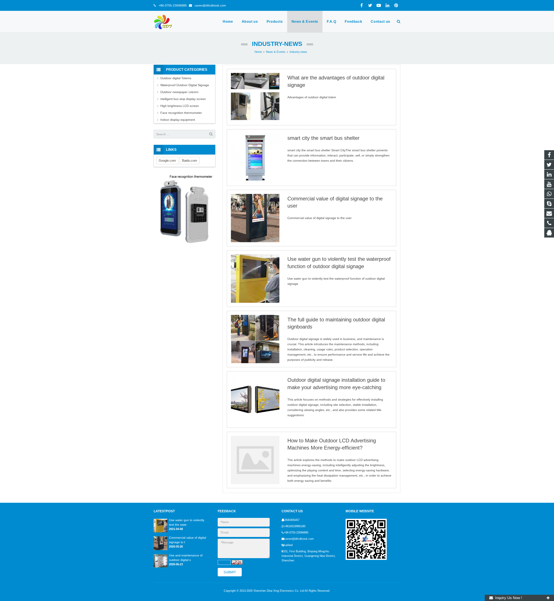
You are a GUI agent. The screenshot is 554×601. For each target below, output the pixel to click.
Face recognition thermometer (181, 112)
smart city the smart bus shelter (323, 138)
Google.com (167, 160)
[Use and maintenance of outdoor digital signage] (160, 566)
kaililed (288, 545)
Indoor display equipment (177, 119)
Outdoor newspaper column (179, 92)
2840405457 (292, 520)
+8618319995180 (294, 526)
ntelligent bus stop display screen (183, 99)
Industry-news (277, 43)
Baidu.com (189, 160)
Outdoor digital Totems (175, 78)
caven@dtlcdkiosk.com (209, 5)
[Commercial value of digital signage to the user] (160, 549)
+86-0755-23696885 (171, 5)
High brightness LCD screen (179, 106)
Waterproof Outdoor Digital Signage (184, 85)
